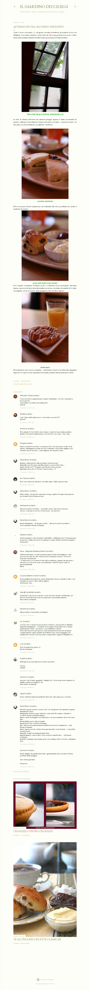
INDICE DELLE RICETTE (47, 12)
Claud (22, 694)
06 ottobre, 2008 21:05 (27, 700)
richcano (52, 984)
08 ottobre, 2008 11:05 (27, 767)
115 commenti (25, 943)
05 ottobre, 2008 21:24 (27, 514)
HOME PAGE (25, 12)
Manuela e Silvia (26, 396)
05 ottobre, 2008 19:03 (27, 437)
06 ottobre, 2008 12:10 (27, 638)
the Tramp (24, 478)
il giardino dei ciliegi (44, 6)
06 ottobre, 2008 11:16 (27, 602)
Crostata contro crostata (33, 831)
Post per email (25, 381)
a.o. (21, 621)
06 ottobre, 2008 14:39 (27, 671)
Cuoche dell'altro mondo (29, 576)
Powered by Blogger (46, 979)
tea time (29, 384)
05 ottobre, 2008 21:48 (27, 528)
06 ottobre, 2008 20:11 (27, 687)
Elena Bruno (24, 460)
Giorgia (22, 443)
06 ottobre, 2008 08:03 (27, 569)
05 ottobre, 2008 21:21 (27, 499)
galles (21, 384)
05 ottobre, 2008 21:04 (27, 472)
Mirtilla (22, 414)
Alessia (22, 535)
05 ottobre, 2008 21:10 (27, 485)
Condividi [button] (16, 381)
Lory (21, 644)
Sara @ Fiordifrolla (26, 592)
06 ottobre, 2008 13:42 (27, 652)
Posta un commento (21, 771)
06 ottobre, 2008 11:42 (27, 615)
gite (25, 384)
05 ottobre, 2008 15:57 (27, 422)
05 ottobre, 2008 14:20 (27, 408)
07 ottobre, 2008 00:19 (27, 744)
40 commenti (25, 835)
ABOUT (34, 12)
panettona (24, 609)
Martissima (24, 506)
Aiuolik (22, 658)
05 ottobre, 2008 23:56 (27, 545)
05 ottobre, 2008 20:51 (27, 453)
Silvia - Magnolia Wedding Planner (33, 551)
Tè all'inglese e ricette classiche (37, 939)
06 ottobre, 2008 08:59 (27, 586)
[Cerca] (75, 6)
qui (34, 32)
